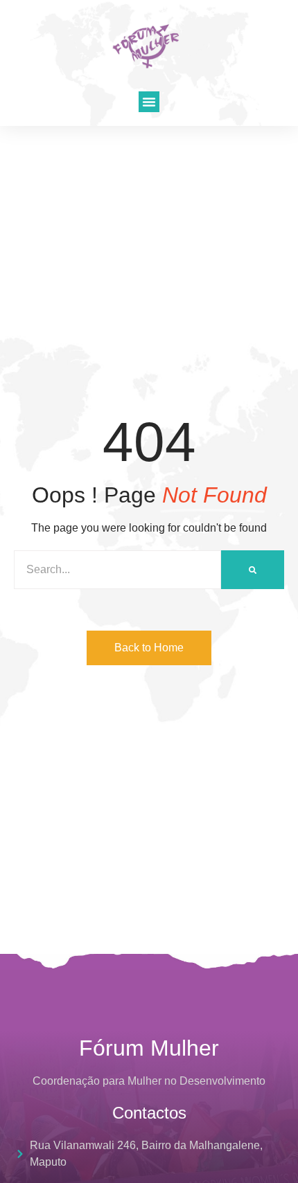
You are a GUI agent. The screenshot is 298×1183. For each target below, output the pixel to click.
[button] (149, 101)
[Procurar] (252, 569)
